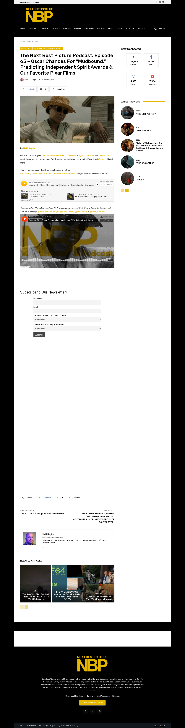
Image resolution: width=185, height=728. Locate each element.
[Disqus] (67, 378)
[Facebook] (156, 2)
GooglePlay (42, 174)
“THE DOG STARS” (145, 163)
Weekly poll (103, 159)
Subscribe (152, 75)
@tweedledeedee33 (65, 212)
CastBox (74, 174)
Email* (35, 307)
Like (151, 55)
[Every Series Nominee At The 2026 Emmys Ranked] (98, 583)
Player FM (66, 174)
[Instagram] (160, 2)
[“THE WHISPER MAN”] (127, 112)
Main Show (39, 42)
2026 (138, 111)
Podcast (30, 42)
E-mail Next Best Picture (92, 703)
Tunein (34, 174)
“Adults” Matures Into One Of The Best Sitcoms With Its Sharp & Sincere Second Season (149, 147)
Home (22, 42)
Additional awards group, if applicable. (49, 324)
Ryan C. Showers (86, 155)
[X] (163, 2)
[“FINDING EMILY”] (127, 129)
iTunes (50, 174)
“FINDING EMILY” (144, 130)
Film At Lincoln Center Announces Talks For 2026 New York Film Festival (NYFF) (67, 595)
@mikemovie (81, 212)
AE (35, 591)
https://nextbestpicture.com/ (52, 537)
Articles (98, 593)
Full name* (37, 299)
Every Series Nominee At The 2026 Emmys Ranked (99, 598)
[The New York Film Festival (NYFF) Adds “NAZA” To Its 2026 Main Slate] (35, 583)
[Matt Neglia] (22, 79)
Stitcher (57, 174)
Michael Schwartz (51, 155)
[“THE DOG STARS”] (127, 162)
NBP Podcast (55, 48)
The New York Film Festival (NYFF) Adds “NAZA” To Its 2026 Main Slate (35, 596)
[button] (158, 28)
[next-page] (26, 607)
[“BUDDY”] (127, 178)
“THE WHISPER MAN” (146, 114)
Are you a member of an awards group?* (50, 315)
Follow (133, 55)
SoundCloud (25, 174)
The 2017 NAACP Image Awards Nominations (42, 513)
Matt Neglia (32, 80)
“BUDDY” (140, 180)
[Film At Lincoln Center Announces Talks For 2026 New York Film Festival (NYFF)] (67, 583)
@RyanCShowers (97, 212)
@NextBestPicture (46, 212)
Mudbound (105, 155)
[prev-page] (22, 607)
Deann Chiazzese (68, 155)
